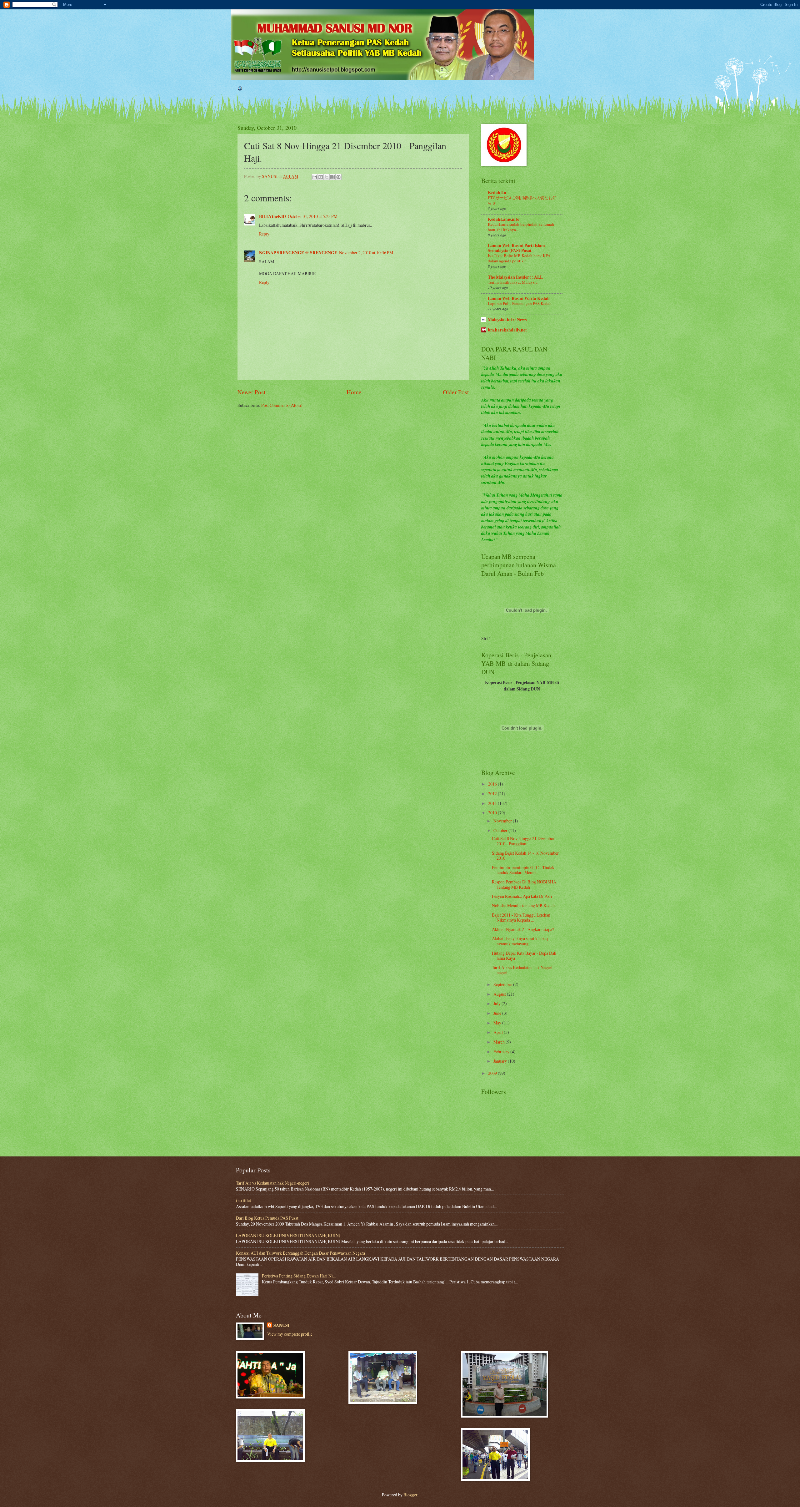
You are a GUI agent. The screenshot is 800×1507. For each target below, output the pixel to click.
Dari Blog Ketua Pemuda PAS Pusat (267, 1218)
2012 (493, 793)
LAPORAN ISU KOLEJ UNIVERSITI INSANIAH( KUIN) (288, 1235)
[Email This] (315, 177)
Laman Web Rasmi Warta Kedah (519, 298)
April (498, 1032)
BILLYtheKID (272, 216)
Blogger (410, 1495)
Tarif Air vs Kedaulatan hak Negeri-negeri (523, 970)
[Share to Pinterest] (338, 177)
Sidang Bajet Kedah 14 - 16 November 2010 (525, 855)
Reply (264, 234)
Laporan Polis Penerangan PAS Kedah (520, 303)
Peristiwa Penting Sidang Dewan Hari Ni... (299, 1276)
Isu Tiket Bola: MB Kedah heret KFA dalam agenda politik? (519, 258)
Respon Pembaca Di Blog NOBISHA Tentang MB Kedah (524, 884)
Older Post (456, 392)
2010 (493, 813)
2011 (493, 803)
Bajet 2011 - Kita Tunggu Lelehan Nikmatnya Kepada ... (521, 917)
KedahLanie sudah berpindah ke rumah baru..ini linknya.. (521, 226)
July (497, 1003)
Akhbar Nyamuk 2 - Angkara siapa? (523, 929)
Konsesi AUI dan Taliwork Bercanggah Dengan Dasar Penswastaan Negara (300, 1253)
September (503, 984)
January (500, 1061)
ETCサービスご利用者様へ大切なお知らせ (522, 200)
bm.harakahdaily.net (507, 330)
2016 (493, 784)
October (500, 830)
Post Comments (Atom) (281, 405)
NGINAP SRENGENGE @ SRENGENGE (298, 253)
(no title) (243, 1200)
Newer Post (251, 392)
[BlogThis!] (321, 177)
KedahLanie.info (503, 219)
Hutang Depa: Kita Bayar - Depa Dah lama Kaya (524, 955)
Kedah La (497, 193)
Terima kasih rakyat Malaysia (513, 282)
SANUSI (281, 1325)
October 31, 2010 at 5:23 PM (313, 216)
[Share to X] (326, 177)
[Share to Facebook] (332, 177)
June (497, 1013)
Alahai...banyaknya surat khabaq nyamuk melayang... (520, 941)
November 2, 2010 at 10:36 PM (366, 252)
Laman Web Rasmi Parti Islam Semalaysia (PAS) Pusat (516, 248)
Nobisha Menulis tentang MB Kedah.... (525, 905)
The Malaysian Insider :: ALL (515, 277)
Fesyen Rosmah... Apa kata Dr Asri (522, 896)
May (497, 1023)
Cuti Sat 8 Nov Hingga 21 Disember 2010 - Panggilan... (523, 841)
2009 (493, 1073)
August (500, 994)
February (501, 1051)
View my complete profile (289, 1334)
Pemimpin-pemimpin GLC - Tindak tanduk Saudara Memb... (523, 870)
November (503, 821)
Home (354, 392)
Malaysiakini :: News (507, 319)
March (499, 1042)
